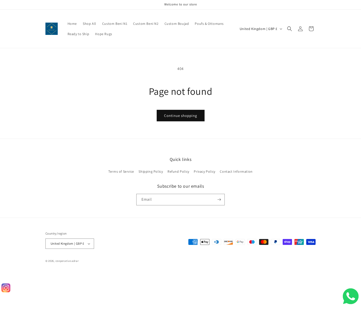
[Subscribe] (219, 199)
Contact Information (236, 171)
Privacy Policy (204, 171)
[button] (289, 28)
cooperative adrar (67, 261)
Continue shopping (180, 115)
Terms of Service (121, 171)
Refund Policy (178, 171)
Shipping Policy (151, 171)
